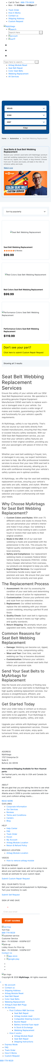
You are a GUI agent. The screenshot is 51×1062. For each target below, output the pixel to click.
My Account (12, 840)
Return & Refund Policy (17, 845)
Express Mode (11, 1044)
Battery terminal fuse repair (26, 1024)
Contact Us (7, 953)
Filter (25, 128)
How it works (15, 1033)
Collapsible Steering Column (27, 1019)
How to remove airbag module (20, 860)
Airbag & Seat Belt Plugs (16, 1004)
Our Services (12, 809)
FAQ (8, 831)
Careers (10, 818)
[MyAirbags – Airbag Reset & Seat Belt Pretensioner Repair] (9, 26)
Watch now (8, 168)
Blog (9, 821)
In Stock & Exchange (23, 1027)
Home (4, 138)
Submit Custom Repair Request (16, 878)
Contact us (13, 15)
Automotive (14, 138)
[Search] (41, 32)
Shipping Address (16, 18)
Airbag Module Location (17, 842)
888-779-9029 (27, 2)
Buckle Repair (20, 1022)
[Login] (13, 35)
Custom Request (15, 21)
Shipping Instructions (23, 1041)
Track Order (13, 10)
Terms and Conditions (16, 815)
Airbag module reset (23, 1016)
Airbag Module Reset (17, 65)
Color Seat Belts (15, 71)
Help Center (12, 828)
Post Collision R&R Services (22, 1010)
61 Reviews (18, 251)
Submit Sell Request (11, 894)
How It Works (14, 13)
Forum (9, 837)
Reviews (10, 812)
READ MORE (7, 801)
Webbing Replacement (18, 73)
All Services (13, 76)
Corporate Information (17, 806)
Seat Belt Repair (15, 68)
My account (10, 985)
